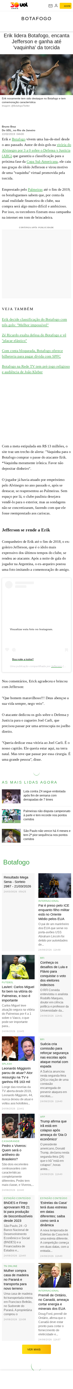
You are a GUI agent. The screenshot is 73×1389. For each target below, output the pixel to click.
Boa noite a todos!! (23, 659)
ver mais (34, 1349)
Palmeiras (35, 189)
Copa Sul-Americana (42, 161)
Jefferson (56, 666)
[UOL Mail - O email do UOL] (50, 6)
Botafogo (36, 18)
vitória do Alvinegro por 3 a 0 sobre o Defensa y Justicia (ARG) (36, 150)
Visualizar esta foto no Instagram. (31, 629)
